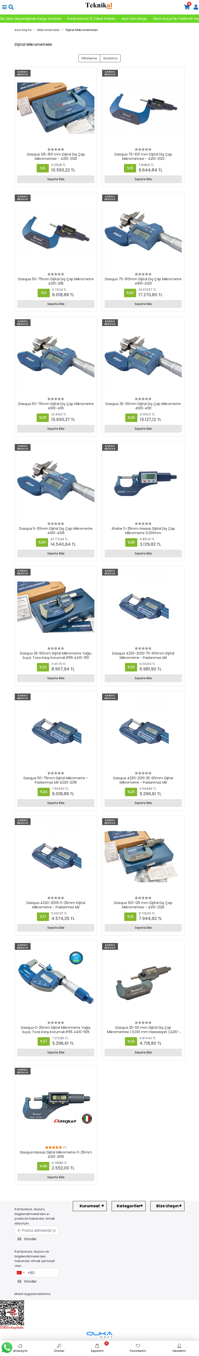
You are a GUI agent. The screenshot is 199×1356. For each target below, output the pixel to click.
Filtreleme (89, 58)
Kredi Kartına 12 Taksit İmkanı (45, 18)
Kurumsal (90, 1206)
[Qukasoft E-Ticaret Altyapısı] (99, 1335)
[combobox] (20, 1272)
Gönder (30, 1239)
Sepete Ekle (56, 179)
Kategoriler (129, 1206)
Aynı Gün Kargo (88, 18)
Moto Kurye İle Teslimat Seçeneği (135, 18)
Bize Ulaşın (167, 1206)
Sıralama (110, 58)
